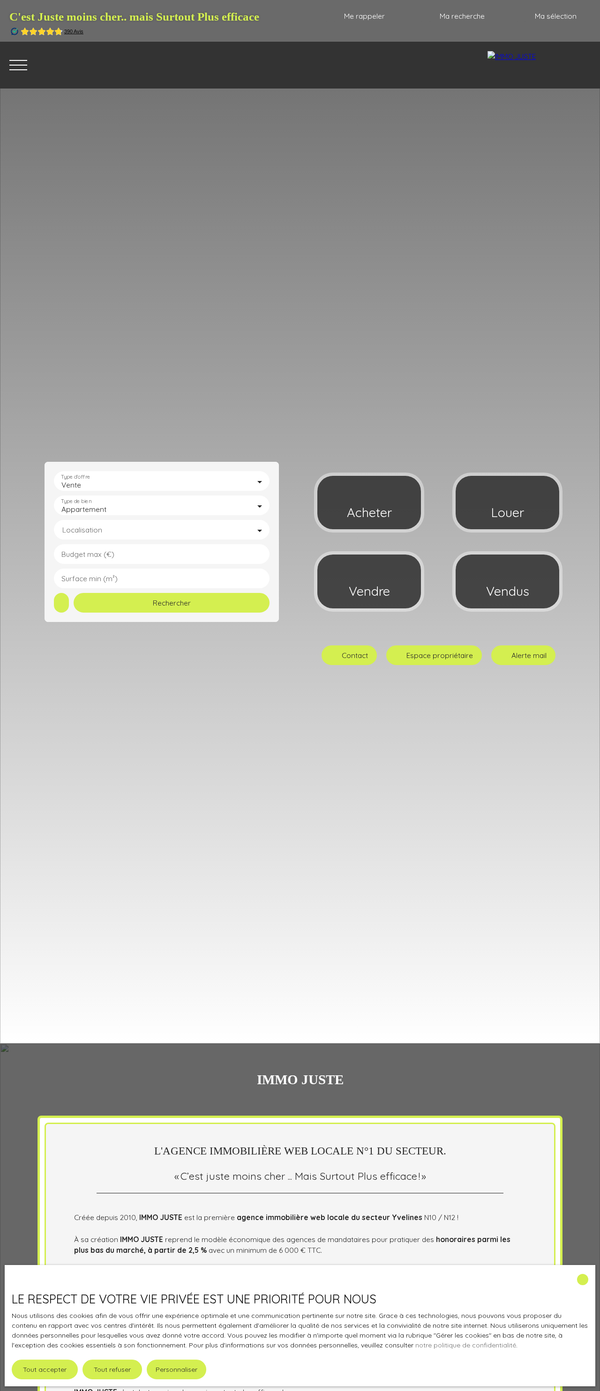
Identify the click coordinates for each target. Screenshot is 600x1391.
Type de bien (76, 501)
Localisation (82, 529)
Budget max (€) (87, 554)
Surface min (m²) (89, 578)
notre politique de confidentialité (465, 1345)
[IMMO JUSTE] (539, 65)
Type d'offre (75, 477)
